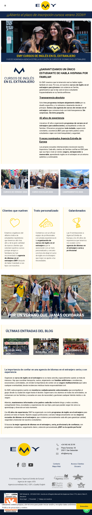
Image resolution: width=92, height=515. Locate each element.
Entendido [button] (84, 506)
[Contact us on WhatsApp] (86, 509)
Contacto (56, 464)
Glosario (77, 466)
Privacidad (32, 499)
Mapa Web (56, 466)
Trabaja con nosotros (45, 499)
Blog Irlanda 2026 (14, 352)
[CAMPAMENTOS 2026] (74, 182)
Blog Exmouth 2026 (73, 352)
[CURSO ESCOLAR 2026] (44, 182)
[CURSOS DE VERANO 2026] (14, 181)
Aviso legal (23, 499)
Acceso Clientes (77, 464)
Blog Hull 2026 (44, 352)
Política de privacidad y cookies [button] (14, 508)
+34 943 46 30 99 (68, 445)
